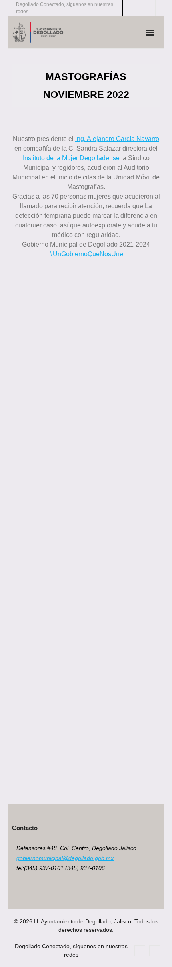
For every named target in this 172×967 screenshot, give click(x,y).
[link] (117, 138)
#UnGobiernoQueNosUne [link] (86, 254)
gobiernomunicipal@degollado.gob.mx (65, 858)
